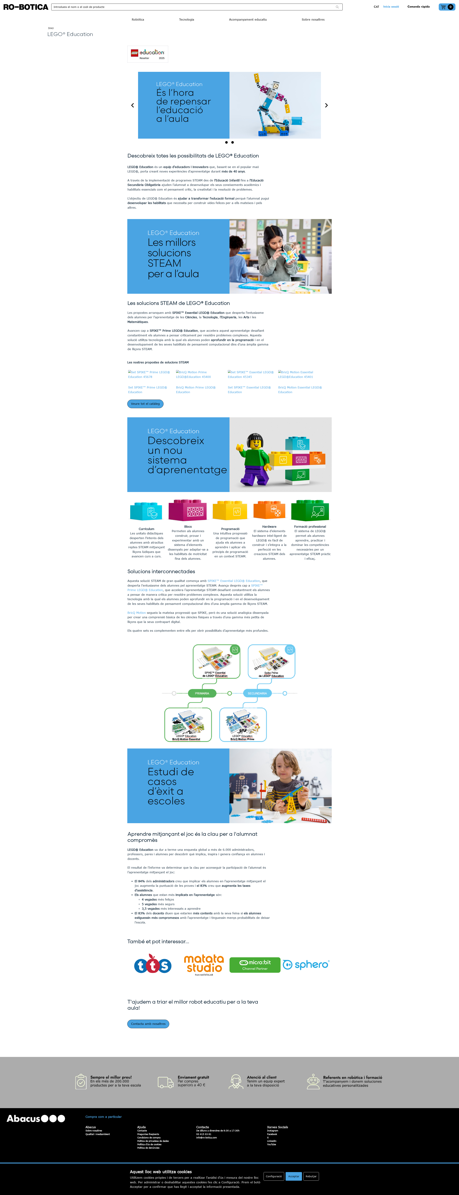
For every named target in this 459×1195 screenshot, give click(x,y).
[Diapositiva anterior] (132, 105)
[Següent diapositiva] (326, 105)
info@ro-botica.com (206, 1137)
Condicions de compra (148, 1137)
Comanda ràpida (419, 6)
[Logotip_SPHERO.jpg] (306, 965)
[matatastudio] (204, 965)
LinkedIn (271, 1141)
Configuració (274, 1176)
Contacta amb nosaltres (148, 1023)
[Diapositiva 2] (233, 142)
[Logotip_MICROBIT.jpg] (255, 965)
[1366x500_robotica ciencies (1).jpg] (229, 105)
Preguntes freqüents (148, 1134)
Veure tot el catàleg (145, 403)
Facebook (272, 1134)
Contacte (142, 1130)
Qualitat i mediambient (98, 1134)
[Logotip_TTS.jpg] (152, 965)
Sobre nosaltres (94, 1130)
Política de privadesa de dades (153, 1141)
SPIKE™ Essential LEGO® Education (234, 580)
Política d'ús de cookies (149, 1144)
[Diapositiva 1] (226, 142)
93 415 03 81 (203, 1134)
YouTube (271, 1144)
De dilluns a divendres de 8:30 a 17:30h (218, 1130)
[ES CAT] (377, 7)
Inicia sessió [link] (391, 6)
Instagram (272, 1130)
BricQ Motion (136, 612)
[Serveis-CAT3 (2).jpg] (229, 1082)
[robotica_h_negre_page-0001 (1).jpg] (26, 7)
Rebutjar (311, 1176)
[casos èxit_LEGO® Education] (229, 785)
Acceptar (293, 1176)
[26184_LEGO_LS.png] (229, 693)
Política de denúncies (148, 1147)
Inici (51, 28)
